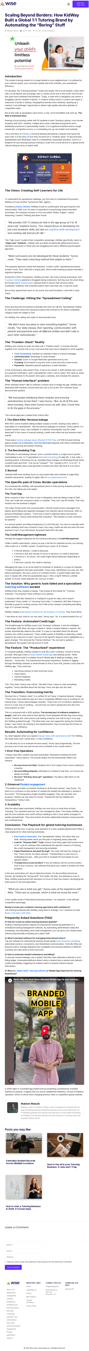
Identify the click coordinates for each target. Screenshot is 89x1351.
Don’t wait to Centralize (25, 836)
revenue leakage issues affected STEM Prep (36, 440)
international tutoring (48, 457)
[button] (68, 4)
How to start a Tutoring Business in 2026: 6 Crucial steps (23, 1207)
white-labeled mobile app (41, 655)
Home (28, 1286)
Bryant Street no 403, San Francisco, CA (51, 1292)
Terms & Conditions (30, 1301)
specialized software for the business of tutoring (43, 612)
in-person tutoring (13, 280)
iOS (72, 1289)
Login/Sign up (31, 1290)
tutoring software (17, 587)
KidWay (25, 134)
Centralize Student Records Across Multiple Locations (20, 1162)
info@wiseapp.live (52, 1286)
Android (68, 1289)
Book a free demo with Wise (17, 913)
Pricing (28, 1293)
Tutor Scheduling (22, 354)
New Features (31, 1297)
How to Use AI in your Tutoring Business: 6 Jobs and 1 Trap (63, 1165)
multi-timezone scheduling (68, 941)
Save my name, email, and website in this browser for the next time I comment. (39, 1262)
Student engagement (32, 784)
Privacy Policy (31, 1306)
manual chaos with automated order (54, 736)
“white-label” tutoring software (31, 971)
